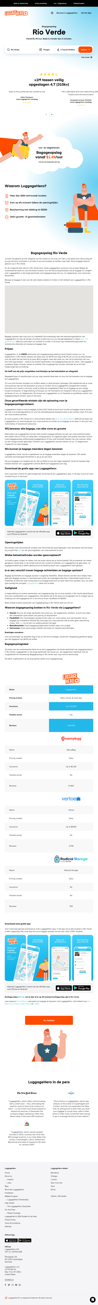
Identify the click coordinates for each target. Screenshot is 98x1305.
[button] (93, 1300)
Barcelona (55, 1172)
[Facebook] (5, 1284)
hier (19, 550)
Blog (6, 1186)
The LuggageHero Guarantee (18, 1206)
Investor (10, 1179)
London (54, 1179)
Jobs (9, 1183)
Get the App (86, 13)
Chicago (54, 1176)
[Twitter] (9, 1284)
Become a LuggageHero (67, 13)
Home (7, 1172)
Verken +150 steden (58, 1196)
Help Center (9, 1203)
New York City (56, 1183)
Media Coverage (13, 1213)
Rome (53, 1189)
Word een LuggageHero (14, 1189)
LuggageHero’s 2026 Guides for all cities (21, 1216)
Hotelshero (9, 1193)
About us (8, 1176)
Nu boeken (49, 1020)
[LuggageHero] (16, 15)
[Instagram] (12, 1284)
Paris (53, 1186)
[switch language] (52, 13)
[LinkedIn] (19, 1284)
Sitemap (8, 1226)
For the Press (10, 1209)
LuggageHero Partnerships (18, 1199)
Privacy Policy (10, 1219)
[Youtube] (16, 1284)
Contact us (9, 1279)
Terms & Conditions (12, 1223)
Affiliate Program (11, 1196)
